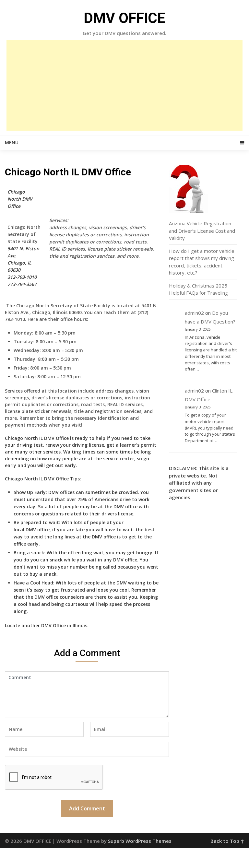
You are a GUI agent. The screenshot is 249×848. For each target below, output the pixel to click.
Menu (11, 142)
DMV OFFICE (124, 18)
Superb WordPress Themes (140, 841)
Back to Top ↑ (227, 841)
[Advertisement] (124, 85)
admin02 (194, 313)
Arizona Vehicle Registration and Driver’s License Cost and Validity (202, 230)
